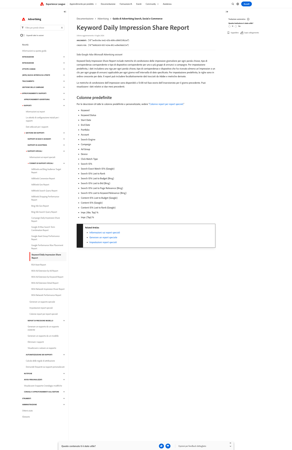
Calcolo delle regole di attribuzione (40, 360)
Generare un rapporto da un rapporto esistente (43, 328)
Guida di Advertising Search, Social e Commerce (137, 18)
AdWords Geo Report (40, 184)
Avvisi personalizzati (33, 380)
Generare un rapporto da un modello (43, 335)
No (239, 26)
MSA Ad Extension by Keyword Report (47, 276)
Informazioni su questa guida (34, 50)
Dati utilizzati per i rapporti (37, 126)
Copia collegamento (251, 32)
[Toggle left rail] (65, 12)
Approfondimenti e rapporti (34, 93)
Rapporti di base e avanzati (39, 139)
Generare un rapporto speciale (42, 301)
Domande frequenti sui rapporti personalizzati (45, 366)
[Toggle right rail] (227, 12)
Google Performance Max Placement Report (47, 247)
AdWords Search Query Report (44, 190)
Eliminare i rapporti (36, 342)
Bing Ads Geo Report (40, 205)
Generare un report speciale (103, 237)
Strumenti (26, 398)
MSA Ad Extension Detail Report (44, 283)
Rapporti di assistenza (37, 145)
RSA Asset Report (38, 264)
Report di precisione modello (40, 321)
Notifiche (28, 373)
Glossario (26, 416)
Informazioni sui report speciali (104, 232)
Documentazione (85, 18)
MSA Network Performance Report (46, 295)
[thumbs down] (167, 446)
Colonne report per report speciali (166, 104)
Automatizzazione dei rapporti (39, 355)
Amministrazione (29, 404)
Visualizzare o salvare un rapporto (42, 348)
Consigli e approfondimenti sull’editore (41, 392)
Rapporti (27, 105)
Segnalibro (235, 32)
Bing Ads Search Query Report (44, 212)
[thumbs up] (161, 446)
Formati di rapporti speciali (41, 163)
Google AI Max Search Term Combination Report (43, 229)
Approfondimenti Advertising (37, 99)
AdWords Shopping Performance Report (45, 198)
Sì (232, 26)
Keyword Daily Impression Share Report (46, 256)
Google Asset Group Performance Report (45, 238)
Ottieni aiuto (27, 410)
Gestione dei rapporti (35, 133)
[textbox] (42, 27)
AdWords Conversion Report (43, 178)
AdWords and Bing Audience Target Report (46, 171)
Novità (25, 44)
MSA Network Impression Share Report (47, 289)
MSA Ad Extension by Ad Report (44, 270)
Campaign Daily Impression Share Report (45, 219)
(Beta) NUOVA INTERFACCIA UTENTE (36, 75)
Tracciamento (28, 81)
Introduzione (28, 57)
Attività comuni (28, 69)
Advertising (103, 18)
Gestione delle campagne (33, 87)
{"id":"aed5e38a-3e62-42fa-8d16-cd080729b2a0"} (108, 40)
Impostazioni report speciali (103, 242)
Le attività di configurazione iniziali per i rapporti (42, 119)
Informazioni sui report (35, 111)
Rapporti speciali (35, 151)
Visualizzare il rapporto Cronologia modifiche (43, 385)
